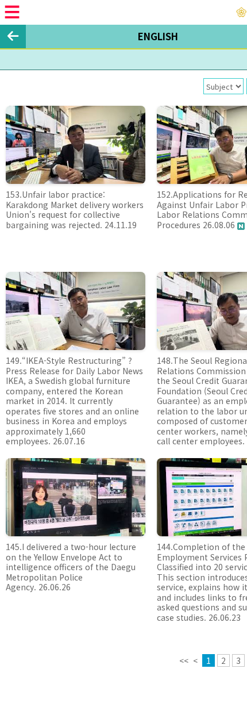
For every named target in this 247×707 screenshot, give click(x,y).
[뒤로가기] (12, 36)
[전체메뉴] (12, 12)
